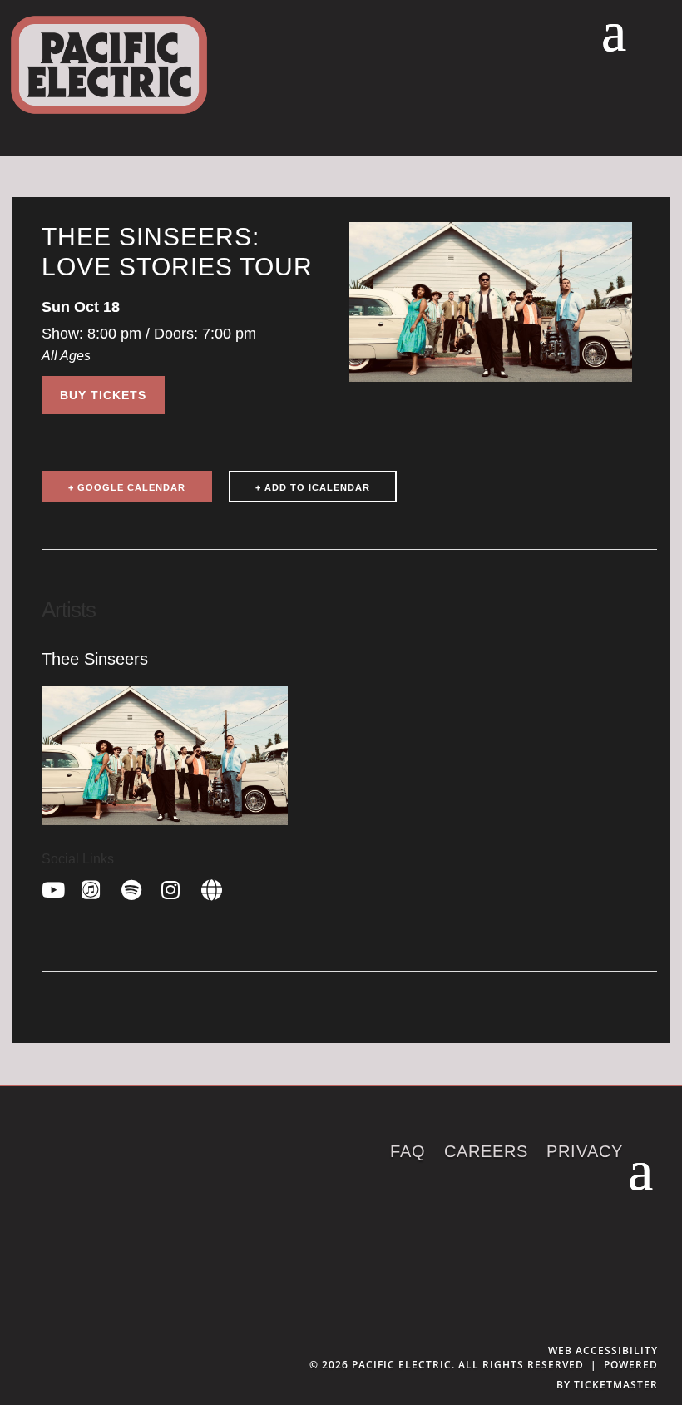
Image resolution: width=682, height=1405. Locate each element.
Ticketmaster (616, 1385)
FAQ (408, 1152)
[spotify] (133, 887)
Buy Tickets (103, 395)
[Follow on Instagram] (639, 1255)
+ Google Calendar (126, 487)
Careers (486, 1152)
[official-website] (213, 887)
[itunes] (93, 887)
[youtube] (53, 887)
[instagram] (173, 887)
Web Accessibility (603, 1350)
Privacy (584, 1152)
